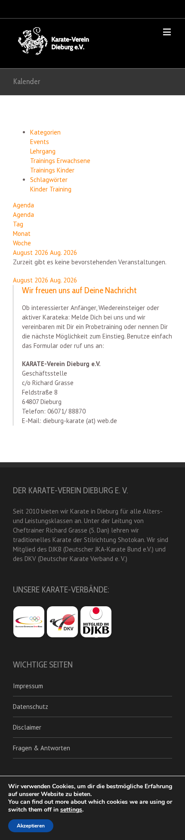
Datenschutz (30, 706)
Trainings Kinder (52, 170)
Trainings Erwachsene (60, 161)
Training (60, 189)
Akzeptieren (31, 825)
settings (71, 810)
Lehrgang (43, 151)
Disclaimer (27, 727)
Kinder (39, 189)
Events (39, 142)
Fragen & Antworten (41, 748)
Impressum (28, 686)
